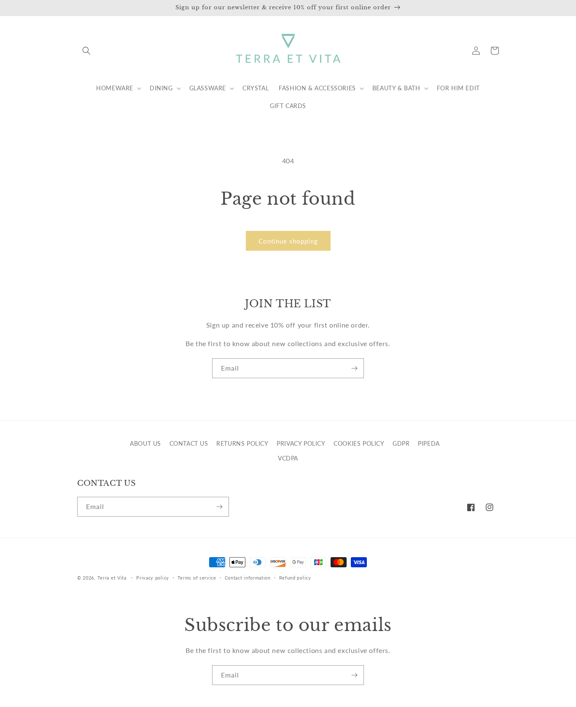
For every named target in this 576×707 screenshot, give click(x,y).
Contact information (248, 577)
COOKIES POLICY (359, 443)
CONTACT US (189, 443)
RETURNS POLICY (242, 443)
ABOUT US (145, 443)
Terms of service (197, 577)
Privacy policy (152, 577)
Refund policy (295, 577)
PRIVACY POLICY (301, 443)
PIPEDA (429, 443)
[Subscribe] (354, 368)
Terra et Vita (112, 577)
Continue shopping (288, 241)
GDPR (401, 443)
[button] (86, 50)
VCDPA (288, 458)
